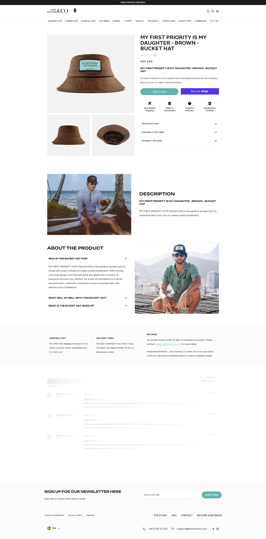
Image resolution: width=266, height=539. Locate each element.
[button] (208, 11)
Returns (90, 515)
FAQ (174, 515)
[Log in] (212, 11)
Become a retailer (209, 515)
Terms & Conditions (54, 515)
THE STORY (160, 515)
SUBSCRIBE (211, 494)
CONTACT (187, 515)
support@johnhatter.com (168, 344)
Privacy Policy (75, 515)
